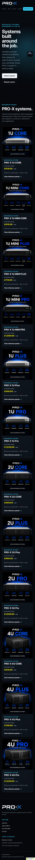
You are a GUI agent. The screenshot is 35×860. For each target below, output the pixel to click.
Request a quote (9, 82)
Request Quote (28, 9)
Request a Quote (7, 840)
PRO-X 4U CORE (13, 663)
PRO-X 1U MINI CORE (15, 218)
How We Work (6, 828)
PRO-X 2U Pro (11, 608)
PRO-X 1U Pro (11, 441)
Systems (4, 9)
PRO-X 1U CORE (12, 162)
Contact (20, 9)
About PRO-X (6, 826)
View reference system (13, 176)
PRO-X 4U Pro (11, 775)
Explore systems (9, 76)
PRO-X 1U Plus (12, 385)
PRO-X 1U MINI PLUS (15, 274)
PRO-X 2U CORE (13, 496)
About (9, 9)
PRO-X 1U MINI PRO (14, 329)
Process (14, 9)
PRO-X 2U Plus (12, 552)
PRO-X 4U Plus (12, 719)
